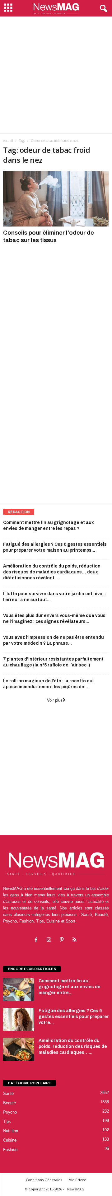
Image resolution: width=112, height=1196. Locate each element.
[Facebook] (37, 940)
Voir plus (55, 700)
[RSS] (75, 940)
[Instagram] (50, 940)
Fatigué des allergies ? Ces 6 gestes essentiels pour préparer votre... (74, 1016)
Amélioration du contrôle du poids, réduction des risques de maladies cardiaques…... (73, 1046)
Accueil (8, 140)
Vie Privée (77, 1179)
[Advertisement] (56, 75)
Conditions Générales (44, 1179)
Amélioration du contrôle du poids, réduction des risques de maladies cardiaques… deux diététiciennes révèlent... (51, 572)
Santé (8, 1093)
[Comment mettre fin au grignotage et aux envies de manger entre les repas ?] (18, 989)
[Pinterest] (63, 940)
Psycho (10, 1112)
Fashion (10, 1149)
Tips (7, 1121)
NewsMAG (75, 1189)
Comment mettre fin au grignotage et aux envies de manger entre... (69, 987)
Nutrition (10, 1130)
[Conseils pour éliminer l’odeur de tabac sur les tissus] (56, 199)
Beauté (9, 1102)
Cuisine (9, 1140)
